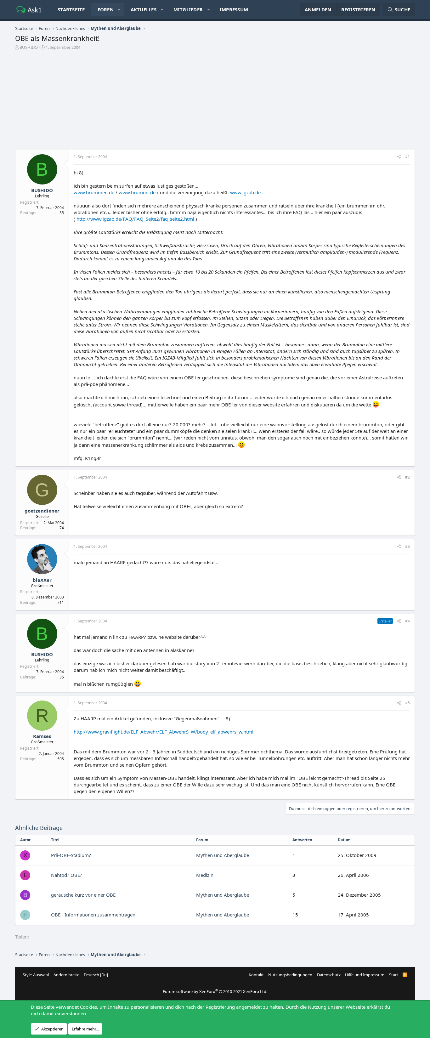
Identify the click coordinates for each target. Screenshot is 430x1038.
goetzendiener (42, 511)
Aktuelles (143, 9)
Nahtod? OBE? (66, 875)
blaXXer (42, 580)
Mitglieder (188, 9)
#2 (407, 477)
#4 (407, 621)
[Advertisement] (215, 97)
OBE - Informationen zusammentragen (93, 914)
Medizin (204, 875)
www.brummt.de (137, 192)
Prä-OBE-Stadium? (71, 855)
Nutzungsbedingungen (290, 975)
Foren (106, 9)
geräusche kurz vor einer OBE (83, 895)
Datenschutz (329, 975)
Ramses (42, 736)
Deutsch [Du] (96, 975)
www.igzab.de (245, 192)
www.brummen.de (94, 192)
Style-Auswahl (36, 975)
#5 (407, 703)
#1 (407, 156)
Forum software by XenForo (215, 991)
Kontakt (256, 975)
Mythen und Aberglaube (222, 855)
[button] (119, 9)
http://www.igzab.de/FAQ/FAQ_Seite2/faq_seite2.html (135, 219)
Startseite (71, 9)
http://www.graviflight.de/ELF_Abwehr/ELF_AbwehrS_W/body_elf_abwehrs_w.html (163, 732)
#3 (407, 546)
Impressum (234, 9)
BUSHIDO (29, 47)
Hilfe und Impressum (364, 975)
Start (393, 975)
